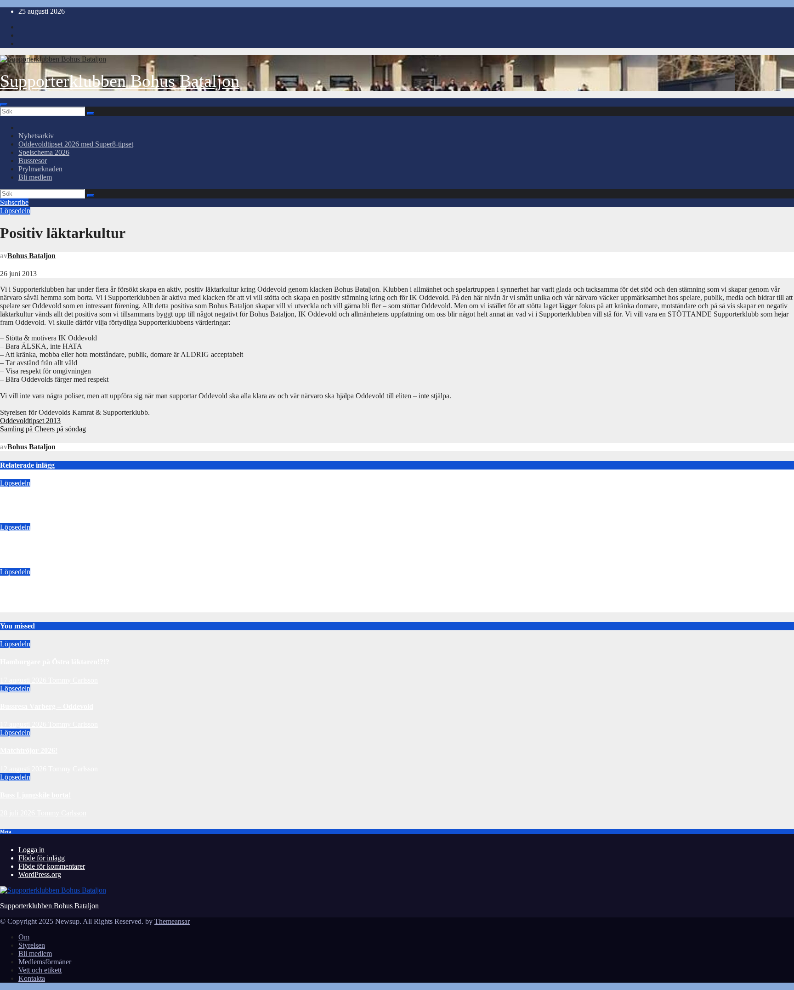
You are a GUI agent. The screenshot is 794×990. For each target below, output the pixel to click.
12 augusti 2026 (23, 608)
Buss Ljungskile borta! (35, 795)
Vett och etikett (40, 970)
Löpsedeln (15, 211)
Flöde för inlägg (41, 858)
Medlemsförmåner (44, 962)
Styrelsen (31, 945)
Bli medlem (35, 177)
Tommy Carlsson (73, 519)
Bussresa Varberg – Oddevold (46, 545)
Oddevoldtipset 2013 (30, 420)
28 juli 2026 (18, 813)
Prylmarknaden (40, 169)
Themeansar (172, 921)
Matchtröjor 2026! (28, 590)
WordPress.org (39, 874)
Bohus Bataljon (31, 256)
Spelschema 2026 (43, 152)
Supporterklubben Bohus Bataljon (119, 81)
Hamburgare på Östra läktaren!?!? (54, 501)
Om (23, 937)
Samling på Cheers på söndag (43, 429)
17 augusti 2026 (23, 519)
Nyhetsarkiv (36, 136)
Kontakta (31, 978)
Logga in (31, 850)
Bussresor (32, 160)
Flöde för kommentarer (51, 866)
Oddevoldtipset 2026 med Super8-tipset (75, 144)
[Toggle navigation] (3, 104)
